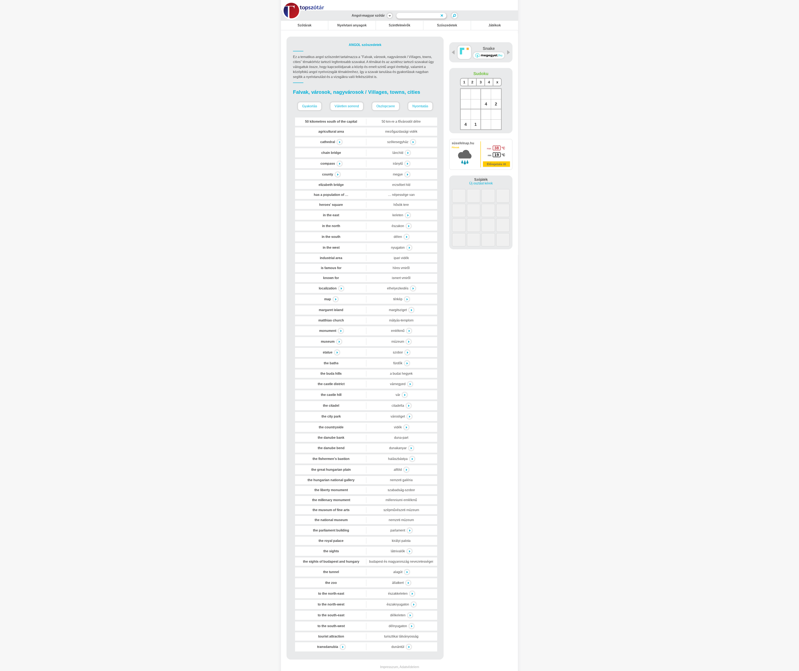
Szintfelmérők (399, 25)
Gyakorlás (309, 106)
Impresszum (389, 667)
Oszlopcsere (385, 106)
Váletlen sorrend (347, 106)
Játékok (494, 25)
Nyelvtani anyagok (352, 25)
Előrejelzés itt (496, 164)
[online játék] (488, 55)
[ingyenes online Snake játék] (464, 52)
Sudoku (480, 73)
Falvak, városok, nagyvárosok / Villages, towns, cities (356, 92)
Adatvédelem (409, 667)
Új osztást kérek (481, 183)
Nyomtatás (420, 106)
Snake (489, 48)
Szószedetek (447, 25)
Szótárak (304, 25)
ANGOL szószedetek (365, 45)
